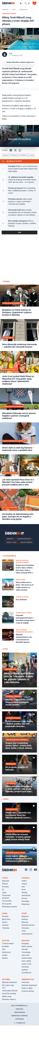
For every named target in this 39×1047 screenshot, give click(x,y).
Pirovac (24, 898)
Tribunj (24, 884)
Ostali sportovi (24, 9)
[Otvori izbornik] (34, 3)
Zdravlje (25, 949)
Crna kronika (7, 901)
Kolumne (6, 979)
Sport (13, 9)
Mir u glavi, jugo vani (8, 986)
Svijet (4, 893)
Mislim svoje (6, 996)
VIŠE (19, 232)
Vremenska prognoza (6, 896)
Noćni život (6, 919)
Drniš (23, 890)
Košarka (25, 919)
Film (3, 949)
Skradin (24, 893)
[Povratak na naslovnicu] (10, 3)
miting (32, 155)
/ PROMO (6, 281)
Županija (26, 878)
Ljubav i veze (26, 964)
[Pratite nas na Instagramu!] (30, 869)
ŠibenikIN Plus (28, 979)
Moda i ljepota (27, 946)
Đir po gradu (6, 904)
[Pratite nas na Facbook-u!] (26, 869)
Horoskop (25, 967)
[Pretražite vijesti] (25, 3)
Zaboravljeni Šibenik (9, 991)
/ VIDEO (5, 799)
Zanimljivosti (26, 973)
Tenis (24, 931)
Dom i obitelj (26, 961)
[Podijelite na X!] (15, 150)
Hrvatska (5, 887)
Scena (4, 913)
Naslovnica (5, 9)
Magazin (25, 941)
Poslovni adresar (26, 542)
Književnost (6, 952)
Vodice (24, 881)
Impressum (19, 1009)
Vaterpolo (25, 928)
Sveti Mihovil (23, 155)
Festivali (5, 925)
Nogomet (25, 916)
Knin (23, 887)
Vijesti (5, 878)
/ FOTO (5, 649)
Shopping (25, 943)
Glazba (4, 922)
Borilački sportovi (28, 925)
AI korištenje (19, 1019)
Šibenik (5, 884)
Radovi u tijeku (12, 542)
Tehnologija (26, 952)
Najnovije (5, 881)
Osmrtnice (10, 539)
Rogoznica (25, 904)
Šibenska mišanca (9, 999)
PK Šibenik (13, 155)
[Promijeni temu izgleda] (21, 3)
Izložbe (4, 955)
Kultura (5, 941)
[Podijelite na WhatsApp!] (20, 150)
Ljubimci (25, 970)
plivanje (5, 155)
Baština (5, 958)
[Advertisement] (19, 258)
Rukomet (25, 922)
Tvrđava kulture (8, 943)
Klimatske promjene (9, 907)
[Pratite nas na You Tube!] (35, 869)
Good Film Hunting (9, 994)
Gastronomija (27, 958)
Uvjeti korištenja (19, 1012)
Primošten (25, 901)
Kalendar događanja (24, 539)
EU (3, 890)
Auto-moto (26, 955)
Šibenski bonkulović (9, 982)
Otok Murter (26, 895)
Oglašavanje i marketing (19, 1015)
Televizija (5, 928)
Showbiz (5, 916)
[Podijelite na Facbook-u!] (11, 150)
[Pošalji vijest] (29, 3)
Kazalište (5, 946)
